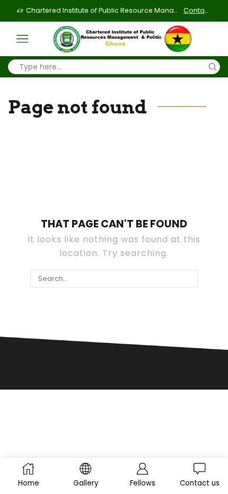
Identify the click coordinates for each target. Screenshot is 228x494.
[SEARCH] (188, 279)
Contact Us (197, 10)
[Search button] (213, 67)
